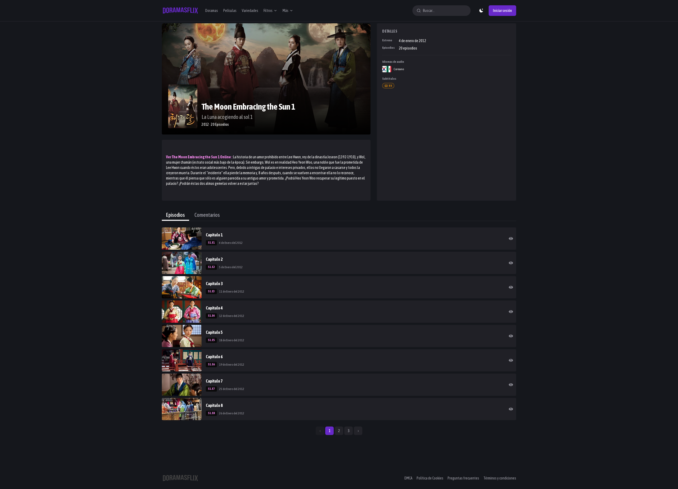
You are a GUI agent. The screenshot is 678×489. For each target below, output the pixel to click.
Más (285, 10)
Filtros (268, 10)
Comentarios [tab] (207, 215)
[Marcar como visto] (511, 238)
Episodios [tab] (175, 215)
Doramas (211, 10)
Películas (230, 10)
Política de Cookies (430, 478)
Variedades (250, 10)
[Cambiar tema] (481, 10)
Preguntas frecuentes (463, 478)
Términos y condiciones (499, 478)
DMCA (408, 478)
